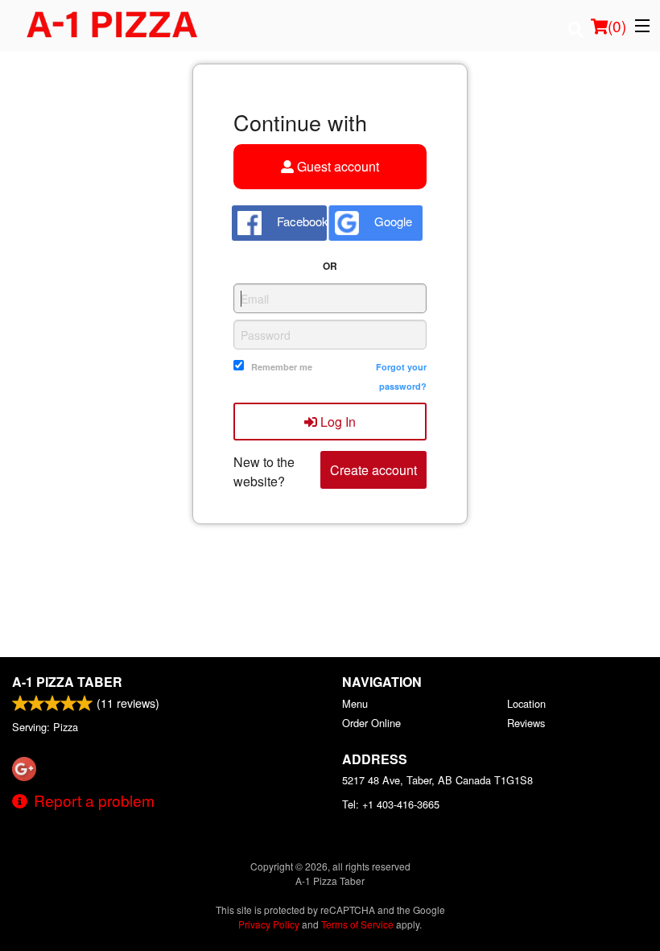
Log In (336, 421)
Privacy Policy (268, 924)
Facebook (300, 221)
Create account (373, 470)
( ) (617, 25)
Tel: (390, 804)
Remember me (281, 367)
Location (526, 703)
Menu (355, 703)
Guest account (336, 166)
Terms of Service (357, 924)
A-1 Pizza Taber (67, 681)
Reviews (526, 722)
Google (391, 221)
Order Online (371, 722)
